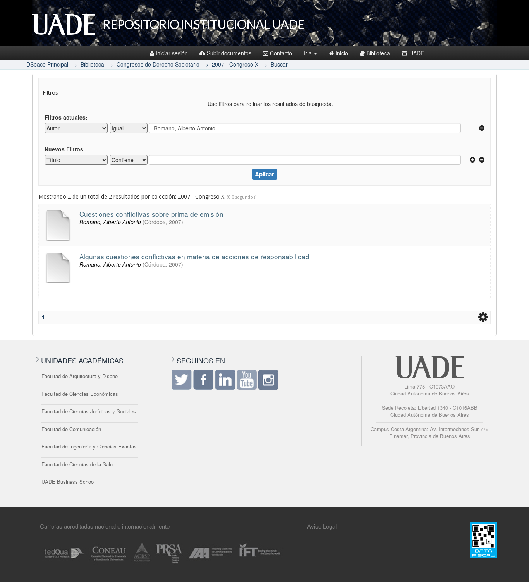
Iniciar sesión (172, 53)
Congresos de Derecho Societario (158, 64)
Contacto (281, 53)
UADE (416, 53)
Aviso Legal (322, 526)
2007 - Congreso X (235, 64)
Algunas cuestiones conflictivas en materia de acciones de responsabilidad (194, 256)
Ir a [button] (308, 53)
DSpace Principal (47, 64)
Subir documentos (229, 53)
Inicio (341, 53)
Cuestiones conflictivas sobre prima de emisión (151, 214)
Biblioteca (378, 53)
